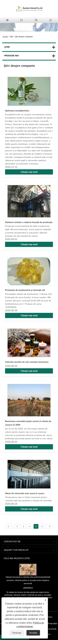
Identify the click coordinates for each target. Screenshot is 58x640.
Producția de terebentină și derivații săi (25, 290)
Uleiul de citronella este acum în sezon (24, 493)
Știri (11, 37)
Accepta (33, 633)
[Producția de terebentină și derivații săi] (29, 271)
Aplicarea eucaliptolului (17, 110)
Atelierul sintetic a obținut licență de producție (28, 222)
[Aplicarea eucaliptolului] (29, 92)
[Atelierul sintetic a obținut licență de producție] (29, 202)
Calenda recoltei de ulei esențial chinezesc (26, 362)
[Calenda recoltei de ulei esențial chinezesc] (29, 343)
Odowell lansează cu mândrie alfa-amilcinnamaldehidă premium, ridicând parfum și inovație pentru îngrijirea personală (28, 580)
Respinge (16, 633)
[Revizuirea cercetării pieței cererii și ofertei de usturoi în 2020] (29, 400)
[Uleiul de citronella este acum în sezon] (29, 475)
